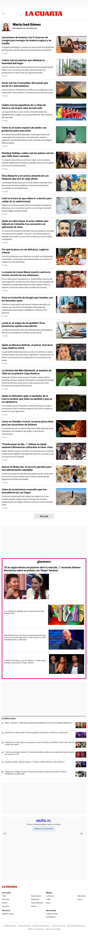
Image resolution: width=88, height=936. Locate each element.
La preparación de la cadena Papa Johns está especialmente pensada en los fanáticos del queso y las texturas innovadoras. (28, 431)
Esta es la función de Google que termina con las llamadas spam (27, 299)
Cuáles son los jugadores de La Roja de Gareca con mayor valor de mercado (24, 107)
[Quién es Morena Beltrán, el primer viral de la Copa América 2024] (71, 352)
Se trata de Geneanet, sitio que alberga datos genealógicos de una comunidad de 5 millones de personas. (27, 331)
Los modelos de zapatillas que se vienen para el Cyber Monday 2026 (24, 612)
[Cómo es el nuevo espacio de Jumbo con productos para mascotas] (71, 135)
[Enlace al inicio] (44, 562)
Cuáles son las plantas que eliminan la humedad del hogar (23, 62)
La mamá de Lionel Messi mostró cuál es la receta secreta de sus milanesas (26, 274)
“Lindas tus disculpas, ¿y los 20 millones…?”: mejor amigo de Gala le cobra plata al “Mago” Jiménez (25, 661)
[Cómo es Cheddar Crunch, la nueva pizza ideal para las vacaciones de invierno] (71, 429)
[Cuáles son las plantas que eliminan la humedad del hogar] (71, 68)
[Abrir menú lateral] (4, 13)
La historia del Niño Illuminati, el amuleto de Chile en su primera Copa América (27, 372)
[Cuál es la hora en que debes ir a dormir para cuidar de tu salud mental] (71, 206)
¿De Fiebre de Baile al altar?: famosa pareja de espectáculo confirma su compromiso (36, 733)
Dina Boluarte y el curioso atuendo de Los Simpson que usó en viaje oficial (25, 177)
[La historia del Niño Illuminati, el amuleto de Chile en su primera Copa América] (71, 378)
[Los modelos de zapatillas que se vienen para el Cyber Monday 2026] (66, 615)
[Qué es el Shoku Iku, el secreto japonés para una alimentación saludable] (71, 474)
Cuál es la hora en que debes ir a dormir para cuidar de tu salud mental (27, 200)
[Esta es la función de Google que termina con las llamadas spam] (71, 305)
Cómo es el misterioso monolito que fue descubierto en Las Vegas (24, 491)
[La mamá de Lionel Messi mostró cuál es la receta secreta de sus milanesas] (71, 279)
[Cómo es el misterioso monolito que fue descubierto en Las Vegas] (71, 497)
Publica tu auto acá (43, 828)
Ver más (44, 516)
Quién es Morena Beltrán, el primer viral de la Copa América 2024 (27, 347)
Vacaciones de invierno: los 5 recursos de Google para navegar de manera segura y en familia (26, 40)
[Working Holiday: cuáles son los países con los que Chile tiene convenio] (71, 160)
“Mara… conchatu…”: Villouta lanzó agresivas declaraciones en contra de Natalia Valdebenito (38, 723)
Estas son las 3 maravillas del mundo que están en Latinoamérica (25, 84)
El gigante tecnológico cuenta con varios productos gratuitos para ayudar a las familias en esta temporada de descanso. (28, 48)
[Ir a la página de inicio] (44, 13)
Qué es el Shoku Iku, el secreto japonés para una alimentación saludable (26, 468)
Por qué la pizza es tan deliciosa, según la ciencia (25, 251)
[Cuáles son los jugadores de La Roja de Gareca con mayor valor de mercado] (71, 112)
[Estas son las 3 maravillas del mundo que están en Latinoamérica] (71, 90)
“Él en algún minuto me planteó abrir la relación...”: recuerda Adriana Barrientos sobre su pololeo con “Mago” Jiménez (42, 569)
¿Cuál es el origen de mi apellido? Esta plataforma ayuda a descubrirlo (23, 325)
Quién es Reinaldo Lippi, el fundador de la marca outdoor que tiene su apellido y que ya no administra (27, 398)
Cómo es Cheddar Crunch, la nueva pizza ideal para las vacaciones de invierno (27, 423)
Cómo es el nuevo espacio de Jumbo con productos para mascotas (24, 129)
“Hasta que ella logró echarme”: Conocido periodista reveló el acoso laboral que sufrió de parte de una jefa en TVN (40, 753)
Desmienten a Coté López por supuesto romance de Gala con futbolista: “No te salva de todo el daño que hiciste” (39, 743)
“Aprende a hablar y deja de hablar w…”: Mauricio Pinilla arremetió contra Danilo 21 (35, 762)
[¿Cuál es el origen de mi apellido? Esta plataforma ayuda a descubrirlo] (71, 330)
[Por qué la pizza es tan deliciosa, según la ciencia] (71, 257)
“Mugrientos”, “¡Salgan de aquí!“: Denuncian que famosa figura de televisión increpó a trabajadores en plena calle (36, 773)
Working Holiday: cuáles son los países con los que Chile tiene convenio (28, 155)
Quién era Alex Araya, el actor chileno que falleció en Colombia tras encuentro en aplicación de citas (25, 224)
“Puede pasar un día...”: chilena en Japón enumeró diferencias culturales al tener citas (27, 446)
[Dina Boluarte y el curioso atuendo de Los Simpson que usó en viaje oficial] (71, 183)
